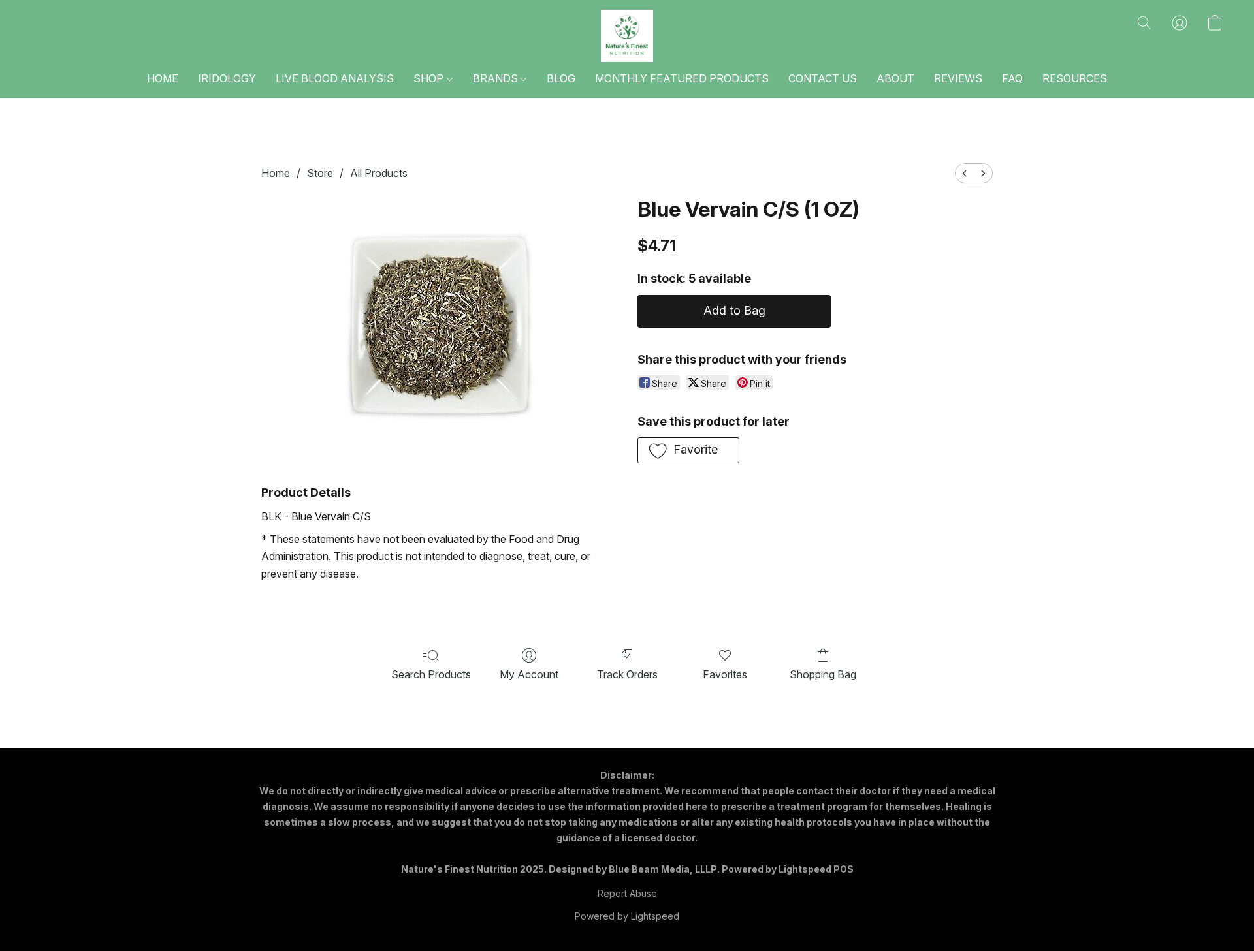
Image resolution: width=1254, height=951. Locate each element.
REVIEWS (958, 78)
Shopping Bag (823, 674)
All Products (379, 172)
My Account (529, 674)
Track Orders (627, 674)
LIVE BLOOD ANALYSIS (335, 78)
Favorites (725, 674)
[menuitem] (965, 173)
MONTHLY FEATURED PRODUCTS (682, 78)
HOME (162, 78)
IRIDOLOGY (227, 78)
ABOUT (895, 78)
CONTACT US (822, 78)
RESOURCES (1074, 78)
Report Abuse (627, 893)
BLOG (561, 78)
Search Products (431, 674)
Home (275, 172)
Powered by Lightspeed (627, 916)
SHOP (429, 78)
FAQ (1012, 78)
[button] (627, 36)
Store (320, 172)
